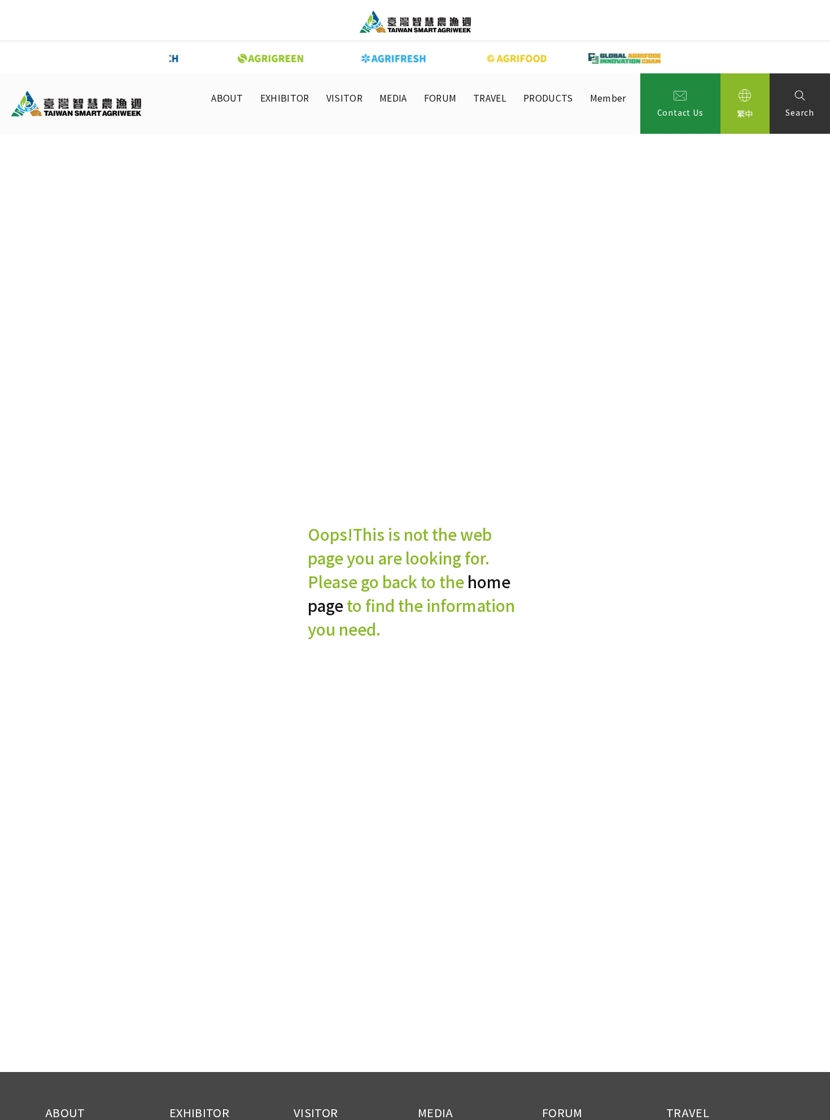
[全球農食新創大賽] (604, 58)
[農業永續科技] (234, 58)
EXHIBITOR (284, 97)
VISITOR (344, 97)
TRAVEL (489, 97)
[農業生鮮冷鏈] (357, 58)
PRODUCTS (548, 97)
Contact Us (680, 112)
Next (669, 57)
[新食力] (480, 58)
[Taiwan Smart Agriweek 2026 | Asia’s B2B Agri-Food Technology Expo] (415, 22)
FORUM (440, 97)
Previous (161, 57)
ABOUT (227, 97)
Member (608, 97)
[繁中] (745, 103)
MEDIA (393, 97)
